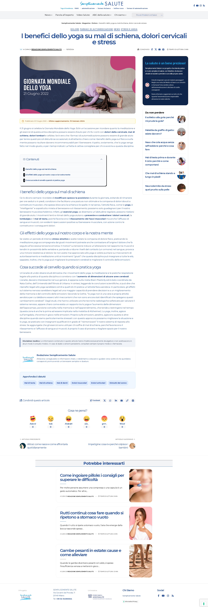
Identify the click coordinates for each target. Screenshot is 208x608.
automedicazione (88, 8)
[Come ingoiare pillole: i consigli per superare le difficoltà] (140, 485)
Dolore (75, 29)
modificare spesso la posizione (72, 198)
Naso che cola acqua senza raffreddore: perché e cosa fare (159, 146)
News (117, 29)
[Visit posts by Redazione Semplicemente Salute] (21, 49)
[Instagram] (200, 5)
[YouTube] (197, 5)
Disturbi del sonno (118, 383)
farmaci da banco (104, 8)
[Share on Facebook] (152, 49)
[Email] (159, 49)
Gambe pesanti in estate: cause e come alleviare (90, 552)
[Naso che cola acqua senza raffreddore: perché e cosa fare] (181, 146)
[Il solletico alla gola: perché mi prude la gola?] (181, 119)
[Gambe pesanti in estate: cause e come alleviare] (140, 561)
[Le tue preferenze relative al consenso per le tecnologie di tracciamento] (204, 603)
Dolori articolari (98, 383)
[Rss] (204, 5)
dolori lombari (37, 135)
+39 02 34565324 (64, 599)
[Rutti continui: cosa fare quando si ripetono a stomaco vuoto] (140, 523)
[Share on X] (155, 49)
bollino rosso (119, 8)
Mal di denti (62, 383)
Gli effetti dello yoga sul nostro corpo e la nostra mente (48, 175)
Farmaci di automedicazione (96, 29)
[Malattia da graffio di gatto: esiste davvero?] (181, 132)
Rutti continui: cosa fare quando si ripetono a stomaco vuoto (91, 515)
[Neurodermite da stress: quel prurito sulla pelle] (181, 188)
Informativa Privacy (131, 601)
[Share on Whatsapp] (110, 400)
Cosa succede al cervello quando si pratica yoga (45, 180)
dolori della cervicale (115, 132)
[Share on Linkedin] (115, 400)
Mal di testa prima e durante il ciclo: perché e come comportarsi (160, 161)
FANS (77, 8)
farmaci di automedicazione (137, 8)
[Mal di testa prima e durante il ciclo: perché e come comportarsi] (181, 161)
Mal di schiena (45, 383)
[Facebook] (194, 5)
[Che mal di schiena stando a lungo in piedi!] (181, 175)
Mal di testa (29, 383)
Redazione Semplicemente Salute (46, 49)
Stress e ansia (129, 29)
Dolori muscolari (79, 383)
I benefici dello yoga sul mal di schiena (41, 169)
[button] (163, 49)
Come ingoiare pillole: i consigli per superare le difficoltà (92, 477)
